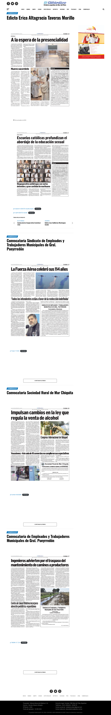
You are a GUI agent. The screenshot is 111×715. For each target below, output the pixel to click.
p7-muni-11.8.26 (14, 351)
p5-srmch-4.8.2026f (15, 494)
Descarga (38, 208)
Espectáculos (47, 9)
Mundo (28, 9)
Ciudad (39, 9)
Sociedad (62, 9)
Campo (34, 9)
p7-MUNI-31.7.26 (15, 642)
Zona (80, 9)
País (68, 9)
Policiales (73, 9)
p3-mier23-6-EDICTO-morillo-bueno (23, 209)
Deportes (55, 9)
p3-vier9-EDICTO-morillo (20, 213)
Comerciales (86, 9)
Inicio (22, 9)
